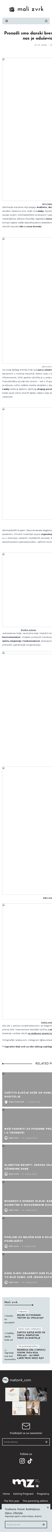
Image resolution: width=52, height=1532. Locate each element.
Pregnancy (43, 1493)
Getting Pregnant (23, 1493)
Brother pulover (28, 630)
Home (6, 1493)
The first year (11, 1501)
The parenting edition (35, 1501)
